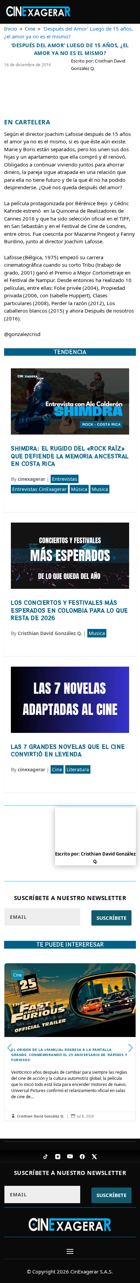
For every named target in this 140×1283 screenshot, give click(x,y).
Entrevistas (64, 479)
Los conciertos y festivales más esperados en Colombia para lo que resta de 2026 (69, 610)
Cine (57, 769)
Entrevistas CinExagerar (39, 489)
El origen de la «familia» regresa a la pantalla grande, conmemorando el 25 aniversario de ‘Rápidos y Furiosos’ (69, 1042)
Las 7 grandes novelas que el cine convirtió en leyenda (68, 750)
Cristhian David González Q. (50, 633)
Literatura (78, 769)
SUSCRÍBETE (111, 917)
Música (79, 489)
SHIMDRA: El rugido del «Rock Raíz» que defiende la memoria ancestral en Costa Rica (70, 456)
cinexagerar (31, 479)
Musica (100, 489)
